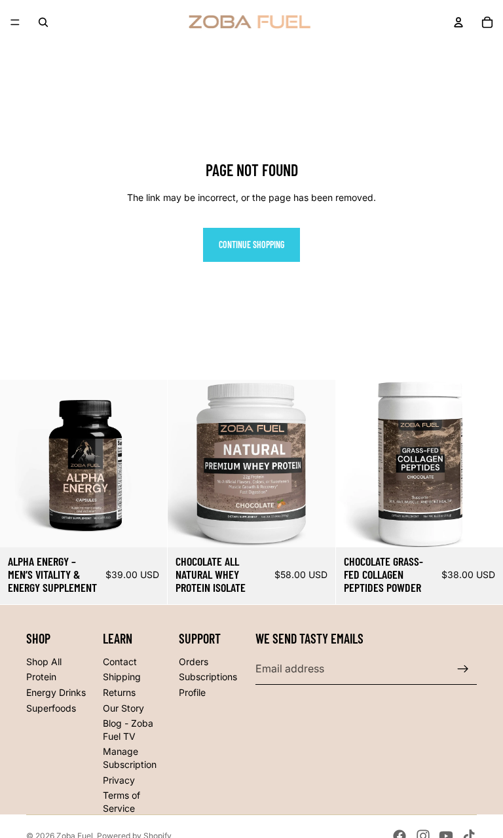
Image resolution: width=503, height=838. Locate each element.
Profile (192, 692)
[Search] (43, 22)
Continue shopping (251, 244)
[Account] (458, 22)
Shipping (122, 676)
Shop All (44, 661)
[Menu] (15, 22)
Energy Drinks (56, 692)
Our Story (123, 708)
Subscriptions (208, 676)
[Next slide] (483, 463)
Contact (120, 661)
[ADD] (147, 527)
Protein (41, 676)
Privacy (119, 780)
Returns (119, 692)
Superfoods (51, 708)
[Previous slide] (355, 463)
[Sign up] (463, 669)
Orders (193, 661)
